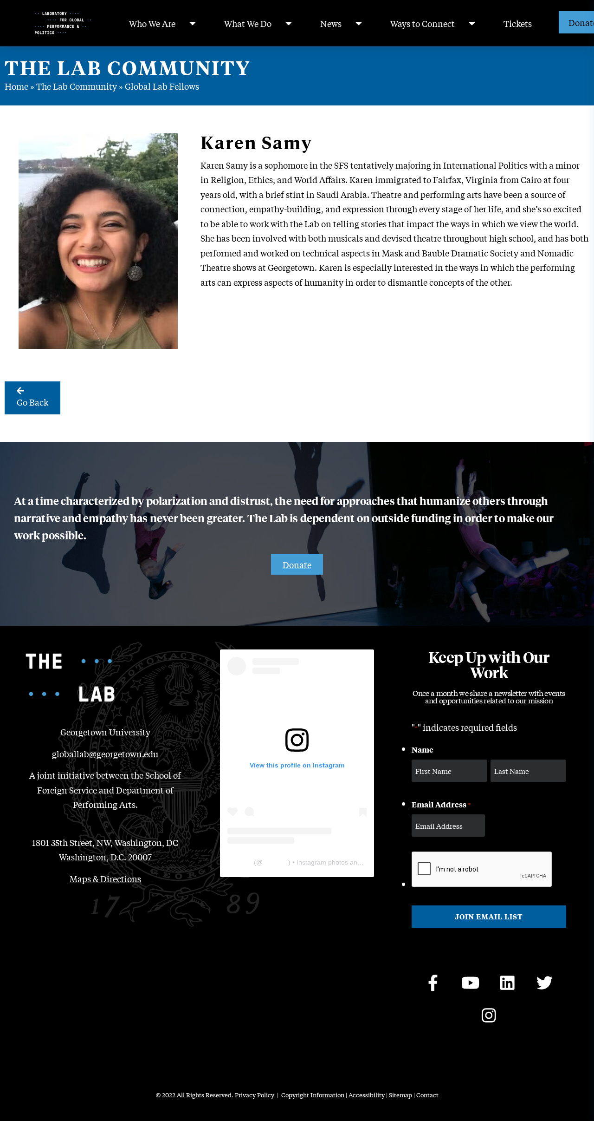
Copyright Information (312, 1094)
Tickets (518, 23)
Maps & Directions (105, 878)
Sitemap (400, 1094)
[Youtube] (470, 983)
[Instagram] (488, 1015)
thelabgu (275, 862)
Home (16, 86)
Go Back (32, 402)
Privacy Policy (254, 1094)
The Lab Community (76, 86)
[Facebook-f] (433, 983)
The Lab (239, 862)
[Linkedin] (507, 983)
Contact (427, 1094)
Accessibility (367, 1094)
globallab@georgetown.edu (105, 753)
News (331, 23)
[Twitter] (544, 983)
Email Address (441, 804)
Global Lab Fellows (162, 86)
